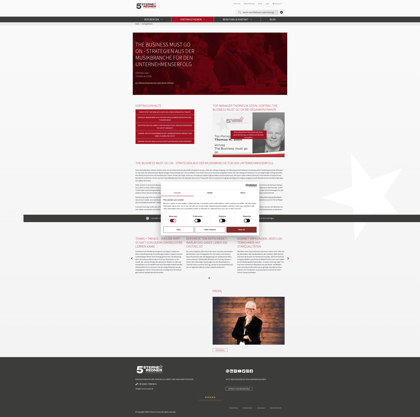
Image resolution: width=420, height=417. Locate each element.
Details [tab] (210, 193)
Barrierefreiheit (275, 408)
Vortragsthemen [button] (191, 19)
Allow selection (210, 230)
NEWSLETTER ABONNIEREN (239, 389)
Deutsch (277, 4)
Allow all (241, 230)
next (288, 258)
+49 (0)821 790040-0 (147, 384)
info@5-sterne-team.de (144, 389)
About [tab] (242, 193)
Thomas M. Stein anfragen (264, 218)
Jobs (267, 4)
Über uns (237, 4)
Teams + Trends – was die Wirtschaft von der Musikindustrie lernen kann (159, 242)
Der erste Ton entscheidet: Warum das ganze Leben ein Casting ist (206, 242)
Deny (179, 230)
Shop (260, 4)
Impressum (261, 408)
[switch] (198, 220)
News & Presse (249, 4)
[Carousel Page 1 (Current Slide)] (209, 278)
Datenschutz (247, 408)
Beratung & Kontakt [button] (236, 19)
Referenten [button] (151, 19)
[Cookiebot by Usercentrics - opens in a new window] (247, 185)
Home (137, 24)
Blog (273, 19)
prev (132, 258)
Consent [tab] (177, 193)
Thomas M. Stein (143, 76)
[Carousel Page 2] (210, 278)
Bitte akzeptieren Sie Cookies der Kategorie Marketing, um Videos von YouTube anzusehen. (249, 134)
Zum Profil (220, 350)
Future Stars (233, 408)
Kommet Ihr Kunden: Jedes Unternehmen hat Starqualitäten (260, 242)
